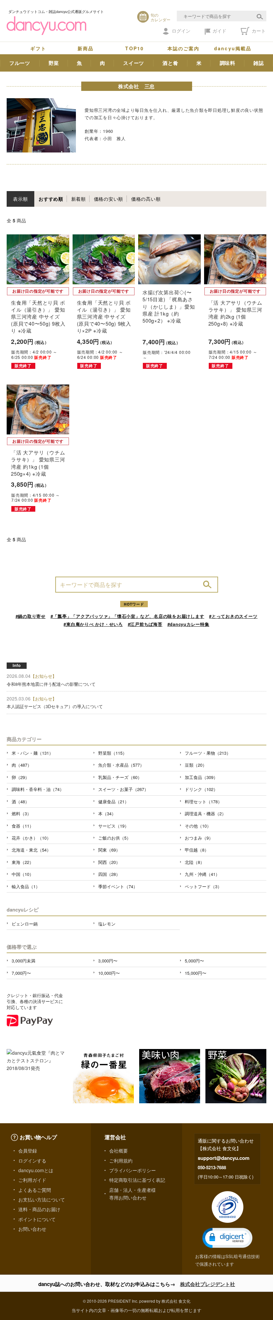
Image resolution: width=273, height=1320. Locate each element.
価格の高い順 (146, 198)
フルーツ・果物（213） (208, 753)
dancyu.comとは (35, 1170)
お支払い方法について (41, 1199)
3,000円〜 (108, 960)
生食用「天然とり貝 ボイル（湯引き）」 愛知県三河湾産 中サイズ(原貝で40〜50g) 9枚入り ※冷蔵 (38, 316)
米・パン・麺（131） (32, 753)
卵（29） (20, 777)
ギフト (38, 48)
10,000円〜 (109, 973)
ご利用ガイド (32, 1180)
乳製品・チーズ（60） (120, 777)
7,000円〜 (21, 973)
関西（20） (109, 862)
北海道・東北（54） (31, 850)
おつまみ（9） (199, 838)
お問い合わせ (32, 1228)
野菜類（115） (112, 753)
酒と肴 (170, 63)
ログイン (181, 30)
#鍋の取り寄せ (31, 616)
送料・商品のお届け (39, 1209)
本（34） (107, 813)
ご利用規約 (121, 1160)
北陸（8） (194, 862)
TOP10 (134, 48)
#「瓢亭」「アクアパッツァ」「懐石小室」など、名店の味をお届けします (127, 616)
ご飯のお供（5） (114, 838)
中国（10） (23, 874)
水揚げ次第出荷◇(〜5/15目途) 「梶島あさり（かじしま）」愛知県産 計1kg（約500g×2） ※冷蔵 (168, 306)
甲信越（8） (197, 850)
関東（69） (109, 850)
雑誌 (258, 63)
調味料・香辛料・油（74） (38, 789)
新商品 (86, 48)
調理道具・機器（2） (205, 813)
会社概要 (118, 1150)
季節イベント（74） (117, 886)
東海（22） (23, 862)
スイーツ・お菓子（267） (123, 789)
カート (258, 30)
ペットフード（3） (203, 886)
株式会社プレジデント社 (207, 1284)
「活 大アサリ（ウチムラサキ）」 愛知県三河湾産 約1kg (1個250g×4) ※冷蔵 (38, 463)
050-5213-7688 (212, 1167)
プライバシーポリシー (132, 1170)
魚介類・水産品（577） (121, 765)
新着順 (78, 198)
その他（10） (198, 826)
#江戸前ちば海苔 (145, 624)
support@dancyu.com (223, 1158)
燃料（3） (21, 813)
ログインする (32, 1160)
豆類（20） (196, 765)
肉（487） (22, 765)
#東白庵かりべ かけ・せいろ (93, 624)
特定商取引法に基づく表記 (137, 1180)
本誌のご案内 (183, 48)
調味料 (227, 63)
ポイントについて (37, 1219)
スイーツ (133, 63)
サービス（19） (113, 826)
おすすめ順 (51, 198)
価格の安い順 (109, 198)
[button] (227, 1238)
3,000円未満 (23, 960)
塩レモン (107, 924)
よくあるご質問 (34, 1190)
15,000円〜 (195, 973)
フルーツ (19, 63)
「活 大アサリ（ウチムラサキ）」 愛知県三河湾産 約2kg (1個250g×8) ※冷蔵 (235, 313)
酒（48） (20, 801)
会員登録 (27, 1150)
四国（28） (109, 874)
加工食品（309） (201, 777)
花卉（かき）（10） (31, 838)
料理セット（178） (203, 801)
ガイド (219, 30)
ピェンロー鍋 (25, 924)
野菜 (54, 63)
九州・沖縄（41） (202, 874)
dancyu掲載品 (232, 48)
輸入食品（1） (26, 886)
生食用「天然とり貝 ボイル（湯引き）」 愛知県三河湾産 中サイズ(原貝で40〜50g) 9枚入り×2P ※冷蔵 (104, 316)
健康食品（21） (113, 801)
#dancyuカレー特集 (188, 624)
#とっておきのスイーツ (233, 616)
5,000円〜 (194, 960)
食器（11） (23, 826)
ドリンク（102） (201, 789)
